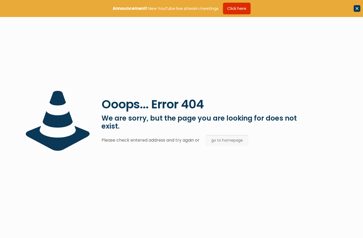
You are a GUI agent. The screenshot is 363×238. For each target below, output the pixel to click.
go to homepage (227, 140)
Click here (236, 8)
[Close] (357, 8)
